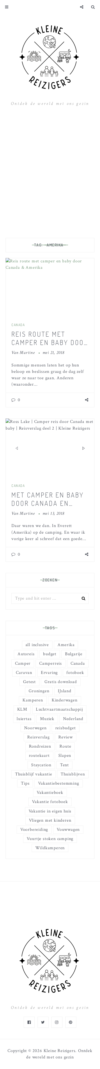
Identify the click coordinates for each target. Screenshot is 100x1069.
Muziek (47, 719)
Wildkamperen (50, 848)
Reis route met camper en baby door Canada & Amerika (49, 342)
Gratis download (60, 682)
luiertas (24, 719)
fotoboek (75, 673)
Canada (18, 325)
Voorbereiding (34, 829)
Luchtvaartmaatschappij (59, 709)
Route (65, 746)
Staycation (41, 765)
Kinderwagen (65, 700)
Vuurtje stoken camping (50, 839)
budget (49, 654)
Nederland (73, 719)
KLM (22, 709)
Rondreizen (40, 746)
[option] (50, 448)
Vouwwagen (68, 829)
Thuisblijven (73, 774)
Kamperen (32, 700)
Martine (27, 353)
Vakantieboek (50, 792)
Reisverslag (38, 737)
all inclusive (37, 645)
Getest (29, 682)
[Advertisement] (50, 171)
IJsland (64, 691)
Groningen (39, 691)
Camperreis (50, 663)
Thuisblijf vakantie (33, 774)
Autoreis (26, 654)
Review (65, 737)
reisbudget (65, 728)
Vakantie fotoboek (50, 802)
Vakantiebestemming (58, 783)
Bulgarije (73, 654)
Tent (64, 765)
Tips (25, 783)
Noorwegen (35, 728)
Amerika (66, 645)
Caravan (24, 673)
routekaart (39, 755)
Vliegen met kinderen (50, 820)
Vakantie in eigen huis (50, 811)
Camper (23, 663)
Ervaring (49, 673)
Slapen (64, 755)
